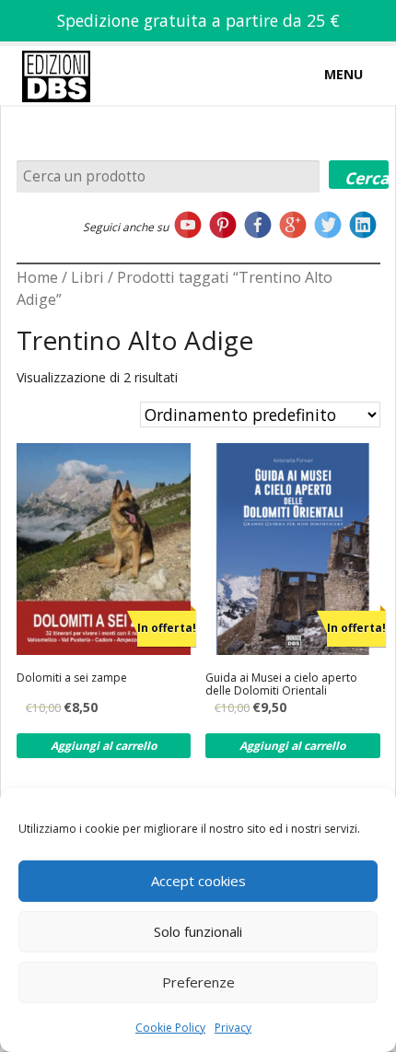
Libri (87, 277)
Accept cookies (198, 880)
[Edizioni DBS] (56, 49)
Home (37, 277)
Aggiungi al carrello (104, 746)
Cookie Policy (170, 1027)
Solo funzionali (198, 931)
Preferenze (198, 982)
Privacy (233, 1027)
